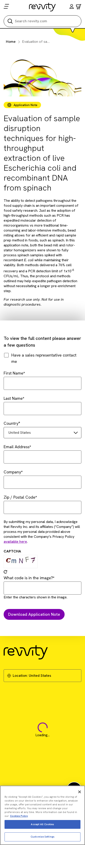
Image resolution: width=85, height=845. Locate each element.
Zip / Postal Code (19, 497)
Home (11, 41)
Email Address (16, 446)
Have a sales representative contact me (43, 358)
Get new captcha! (5, 572)
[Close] (80, 792)
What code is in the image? (28, 577)
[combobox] (42, 432)
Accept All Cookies (42, 824)
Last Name (13, 398)
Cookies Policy (19, 816)
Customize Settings (42, 836)
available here (15, 541)
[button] (71, 7)
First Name (13, 373)
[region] (42, 815)
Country (11, 423)
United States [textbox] (19, 432)
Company (12, 472)
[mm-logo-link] (42, 7)
